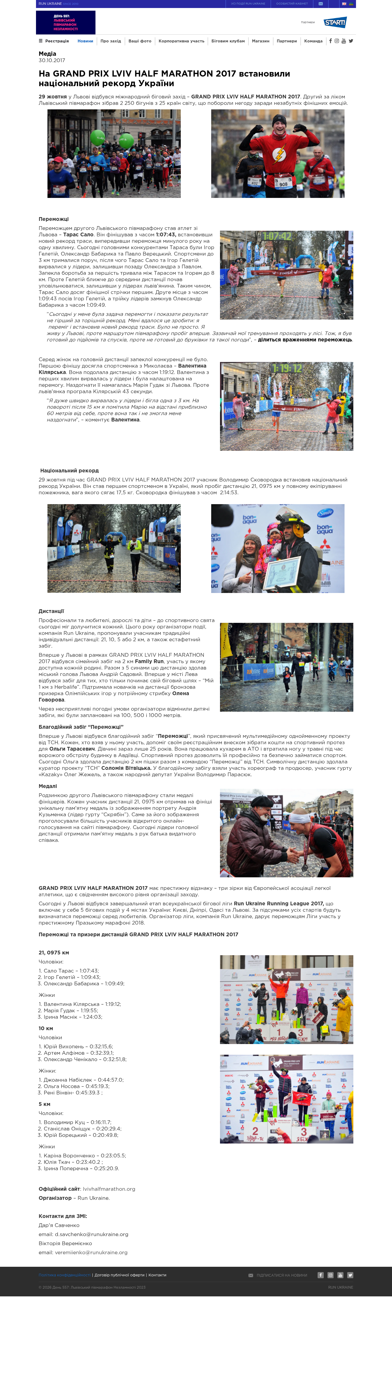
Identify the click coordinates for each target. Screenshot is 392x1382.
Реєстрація (57, 41)
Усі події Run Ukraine (248, 4)
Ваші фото (140, 41)
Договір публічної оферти (120, 1275)
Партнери (287, 41)
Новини (85, 41)
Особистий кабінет (292, 4)
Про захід (111, 41)
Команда (313, 41)
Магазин (260, 41)
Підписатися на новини (282, 1275)
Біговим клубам (228, 41)
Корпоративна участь (181, 41)
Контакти (157, 1275)
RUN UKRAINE (58, 3)
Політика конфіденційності (65, 1275)
